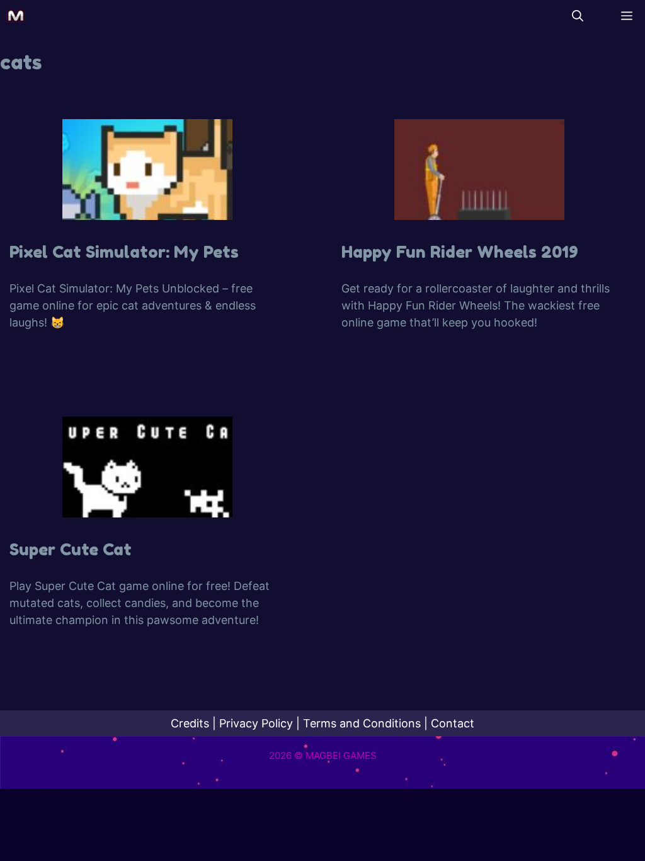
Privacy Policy (256, 723)
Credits (190, 723)
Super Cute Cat (70, 549)
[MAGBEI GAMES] (15, 16)
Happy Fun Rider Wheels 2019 (459, 252)
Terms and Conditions (362, 723)
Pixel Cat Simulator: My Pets (124, 252)
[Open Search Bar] (577, 16)
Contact (452, 723)
